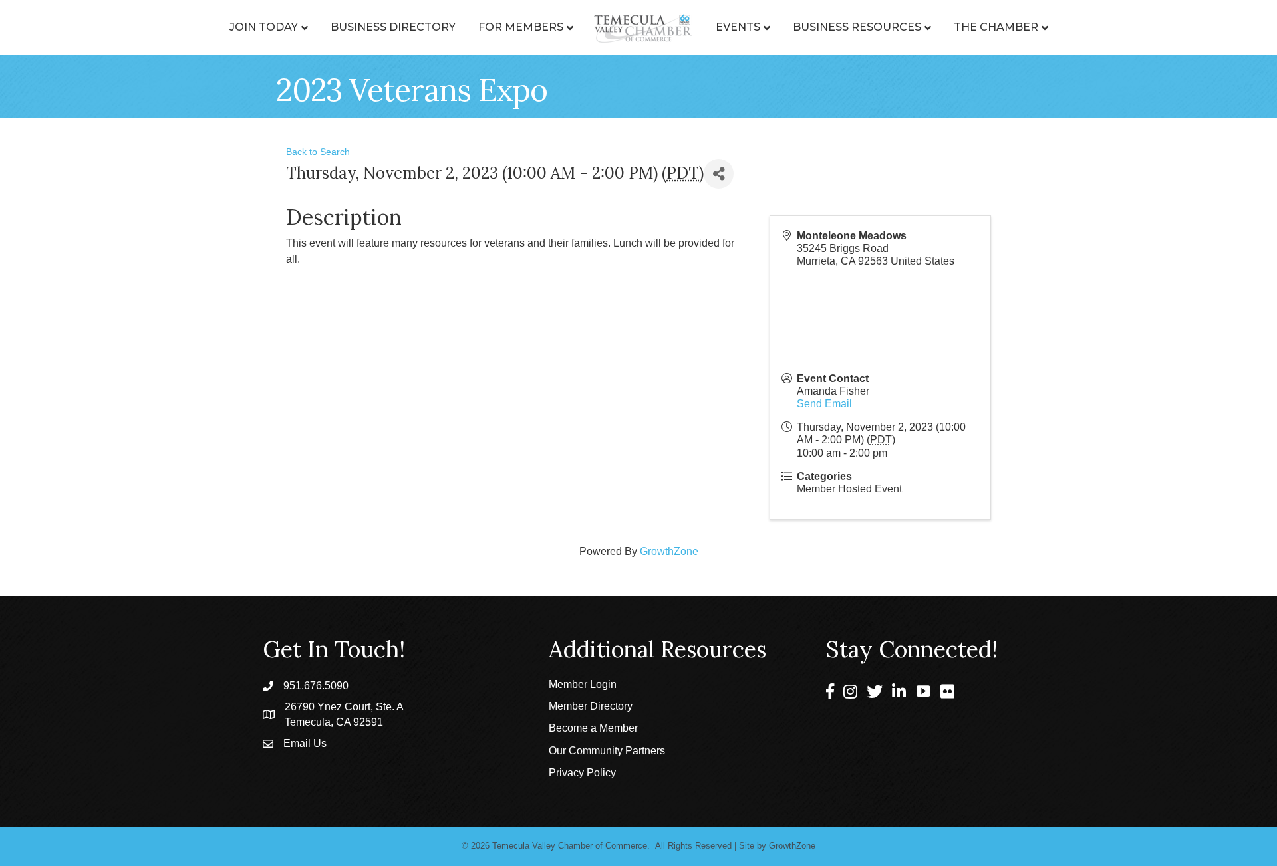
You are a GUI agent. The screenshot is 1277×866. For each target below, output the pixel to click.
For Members (520, 27)
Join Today (263, 27)
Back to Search (318, 151)
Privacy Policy (582, 772)
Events (738, 27)
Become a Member (593, 728)
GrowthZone (669, 551)
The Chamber (996, 27)
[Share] (719, 174)
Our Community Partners (607, 750)
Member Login (583, 684)
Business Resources (857, 27)
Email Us (305, 743)
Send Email (824, 403)
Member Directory (591, 706)
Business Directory (393, 27)
